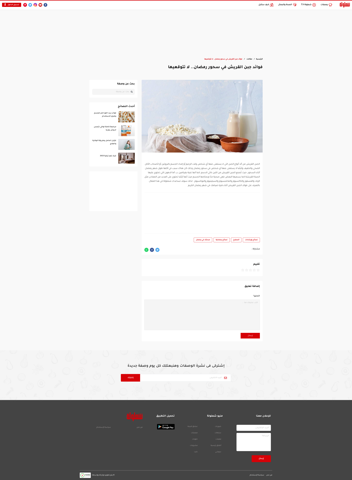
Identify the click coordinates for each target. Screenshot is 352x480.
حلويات (195, 439)
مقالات (249, 59)
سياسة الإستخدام (103, 427)
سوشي (218, 452)
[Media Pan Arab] (85, 475)
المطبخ (236, 240)
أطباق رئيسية (216, 446)
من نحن (139, 427)
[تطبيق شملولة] (160, 427)
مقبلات (218, 439)
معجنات (194, 433)
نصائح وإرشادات (251, 240)
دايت (196, 452)
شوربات (218, 427)
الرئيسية (259, 59)
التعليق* (256, 296)
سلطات (218, 433)
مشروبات (194, 446)
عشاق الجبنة (193, 427)
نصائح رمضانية (221, 240)
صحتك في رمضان (203, 240)
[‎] (113, 116)
